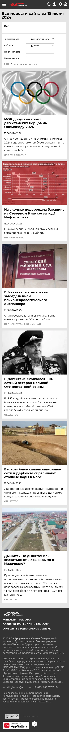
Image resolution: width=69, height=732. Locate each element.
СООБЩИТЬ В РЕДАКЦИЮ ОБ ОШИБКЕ (27, 628)
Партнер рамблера (30, 716)
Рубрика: (8, 45)
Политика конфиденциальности (26, 624)
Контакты (9, 619)
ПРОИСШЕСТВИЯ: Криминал (22, 324)
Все (6, 26)
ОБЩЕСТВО (11, 415)
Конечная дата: (11, 58)
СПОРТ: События (15, 155)
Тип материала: (12, 39)
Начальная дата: (12, 52)
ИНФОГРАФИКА (14, 238)
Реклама (25, 619)
